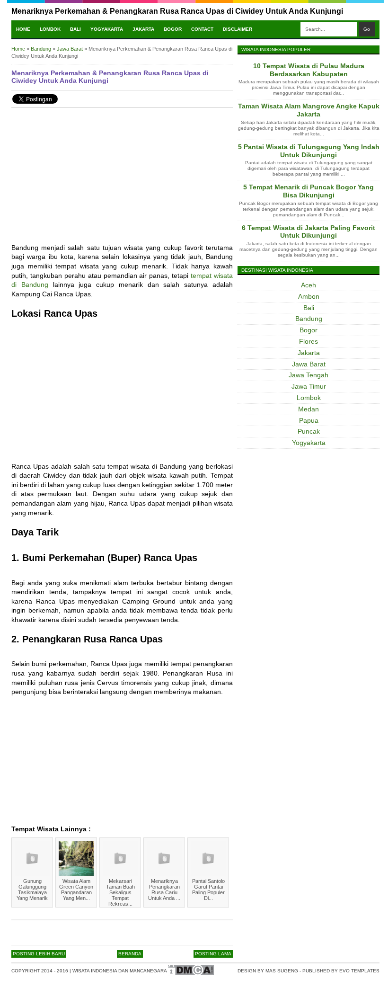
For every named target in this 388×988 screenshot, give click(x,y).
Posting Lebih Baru (39, 953)
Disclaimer (237, 29)
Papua (308, 420)
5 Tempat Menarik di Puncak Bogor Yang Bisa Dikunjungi (308, 191)
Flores (308, 341)
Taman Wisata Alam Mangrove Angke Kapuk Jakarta (308, 110)
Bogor (173, 29)
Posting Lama (213, 953)
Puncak (309, 431)
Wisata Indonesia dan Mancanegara (119, 970)
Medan (308, 409)
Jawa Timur (308, 386)
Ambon (308, 296)
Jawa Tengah (308, 375)
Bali (75, 29)
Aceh (308, 285)
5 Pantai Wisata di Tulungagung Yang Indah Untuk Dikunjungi (308, 151)
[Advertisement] (122, 181)
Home (23, 29)
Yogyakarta (106, 29)
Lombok (50, 29)
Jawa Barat (309, 364)
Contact (202, 29)
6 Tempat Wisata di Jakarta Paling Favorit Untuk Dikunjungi (308, 232)
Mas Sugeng (281, 970)
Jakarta (143, 29)
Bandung (308, 318)
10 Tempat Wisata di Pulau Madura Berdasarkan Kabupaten (308, 70)
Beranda (129, 953)
